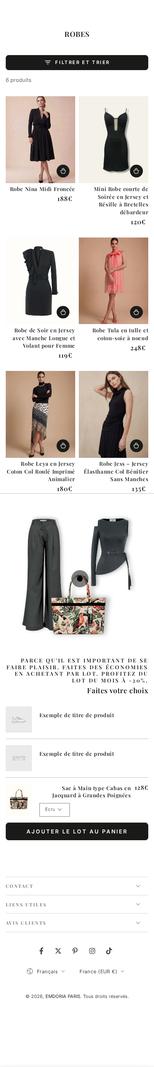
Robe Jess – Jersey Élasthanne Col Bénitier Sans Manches (116, 471)
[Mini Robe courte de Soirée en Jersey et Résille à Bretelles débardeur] (113, 139)
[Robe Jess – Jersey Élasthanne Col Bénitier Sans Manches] (113, 414)
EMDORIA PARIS (62, 996)
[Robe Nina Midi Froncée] (40, 139)
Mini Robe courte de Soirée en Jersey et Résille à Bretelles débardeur (121, 200)
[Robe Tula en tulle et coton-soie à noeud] (113, 281)
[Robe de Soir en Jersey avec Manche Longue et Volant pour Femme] (40, 281)
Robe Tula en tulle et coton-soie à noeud (120, 334)
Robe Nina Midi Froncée (42, 188)
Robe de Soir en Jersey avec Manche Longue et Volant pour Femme (44, 338)
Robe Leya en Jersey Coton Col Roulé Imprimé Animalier (41, 471)
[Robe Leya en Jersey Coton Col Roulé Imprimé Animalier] (40, 414)
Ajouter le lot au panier (77, 831)
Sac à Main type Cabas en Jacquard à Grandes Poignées (91, 791)
